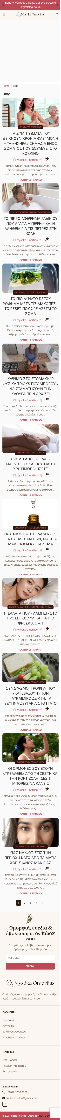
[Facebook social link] (4, 1104)
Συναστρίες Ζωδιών (13, 1037)
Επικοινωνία (10, 1071)
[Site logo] (30, 14)
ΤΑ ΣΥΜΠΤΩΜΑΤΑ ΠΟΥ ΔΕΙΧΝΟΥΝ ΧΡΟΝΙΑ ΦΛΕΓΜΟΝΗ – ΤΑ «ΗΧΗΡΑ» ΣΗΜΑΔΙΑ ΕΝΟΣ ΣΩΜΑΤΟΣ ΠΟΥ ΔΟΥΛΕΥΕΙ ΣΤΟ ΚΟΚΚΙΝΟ (30, 143)
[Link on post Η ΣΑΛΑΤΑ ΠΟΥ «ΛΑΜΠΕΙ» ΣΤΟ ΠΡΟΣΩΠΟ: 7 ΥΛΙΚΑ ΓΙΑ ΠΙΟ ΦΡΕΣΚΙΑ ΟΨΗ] (30, 592)
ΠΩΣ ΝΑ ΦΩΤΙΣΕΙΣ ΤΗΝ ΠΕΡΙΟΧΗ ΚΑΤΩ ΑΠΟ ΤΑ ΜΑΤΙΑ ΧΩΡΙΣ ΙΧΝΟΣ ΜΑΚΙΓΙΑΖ (30, 858)
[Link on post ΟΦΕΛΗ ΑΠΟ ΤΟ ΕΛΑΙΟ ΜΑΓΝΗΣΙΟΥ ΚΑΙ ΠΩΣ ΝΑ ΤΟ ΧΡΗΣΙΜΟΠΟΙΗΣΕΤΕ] (30, 438)
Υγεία (47, 372)
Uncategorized (19, 212)
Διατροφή (19, 292)
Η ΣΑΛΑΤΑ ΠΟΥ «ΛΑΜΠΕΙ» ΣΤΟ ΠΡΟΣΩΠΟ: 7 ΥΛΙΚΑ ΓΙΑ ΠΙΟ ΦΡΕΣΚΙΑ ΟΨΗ (30, 618)
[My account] (57, 14)
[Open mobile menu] (4, 14)
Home (5, 86)
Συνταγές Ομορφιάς (14, 1031)
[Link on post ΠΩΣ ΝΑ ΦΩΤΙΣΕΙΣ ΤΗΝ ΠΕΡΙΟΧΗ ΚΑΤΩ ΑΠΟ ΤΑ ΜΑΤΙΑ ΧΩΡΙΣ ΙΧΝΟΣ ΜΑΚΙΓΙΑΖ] (30, 832)
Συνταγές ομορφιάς (30, 127)
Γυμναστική (8, 1020)
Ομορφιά (19, 527)
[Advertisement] (30, 51)
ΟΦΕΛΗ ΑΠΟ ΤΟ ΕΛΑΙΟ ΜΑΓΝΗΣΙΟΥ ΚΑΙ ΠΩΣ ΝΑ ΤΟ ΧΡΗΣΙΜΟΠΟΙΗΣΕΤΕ (30, 464)
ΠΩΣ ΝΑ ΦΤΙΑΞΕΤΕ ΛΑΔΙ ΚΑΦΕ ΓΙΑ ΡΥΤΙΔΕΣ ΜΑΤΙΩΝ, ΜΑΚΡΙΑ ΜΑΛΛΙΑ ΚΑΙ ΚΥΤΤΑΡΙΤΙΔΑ (30, 539)
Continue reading (31, 179)
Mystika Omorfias (27, 160)
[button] (3, 5)
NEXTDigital (45, 1115)
